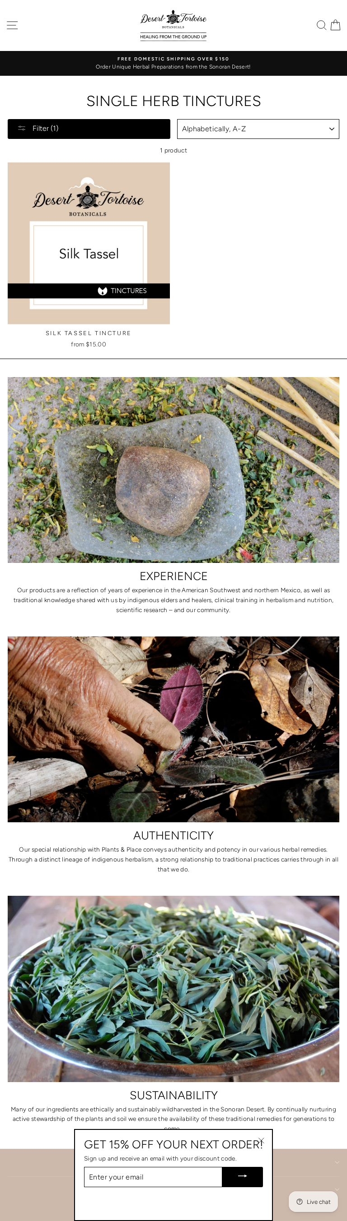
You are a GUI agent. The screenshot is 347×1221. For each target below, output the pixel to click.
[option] (173, 63)
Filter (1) (44, 128)
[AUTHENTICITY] (173, 729)
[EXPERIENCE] (173, 470)
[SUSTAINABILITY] (173, 989)
